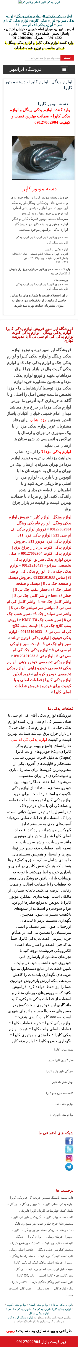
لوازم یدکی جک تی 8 (57, 16)
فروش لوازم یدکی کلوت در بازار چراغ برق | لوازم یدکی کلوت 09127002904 (41, 547)
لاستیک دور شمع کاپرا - (25, 1243)
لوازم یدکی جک (64, 1103)
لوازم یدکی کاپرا (61, 1309)
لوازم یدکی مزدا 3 (56, 451)
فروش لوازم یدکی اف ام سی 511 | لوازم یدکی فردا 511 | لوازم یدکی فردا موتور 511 (40, 535)
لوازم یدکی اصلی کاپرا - (58, 1204)
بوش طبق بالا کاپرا (62, 1082)
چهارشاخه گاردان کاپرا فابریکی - (38, 1210)
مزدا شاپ (38, 420)
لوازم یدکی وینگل (28, 16)
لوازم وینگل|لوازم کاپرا (19, 1317)
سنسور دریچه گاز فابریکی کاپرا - (29, 1197)
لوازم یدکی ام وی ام (61, 1114)
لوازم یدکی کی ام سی (29, 739)
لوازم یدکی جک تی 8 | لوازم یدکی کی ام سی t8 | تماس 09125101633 (39, 571)
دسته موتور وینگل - (34, 1230)
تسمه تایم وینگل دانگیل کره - (48, 1282)
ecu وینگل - (41, 1288)
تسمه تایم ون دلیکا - (55, 1243)
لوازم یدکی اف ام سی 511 (34, 25)
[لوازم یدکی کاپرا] (39, 2)
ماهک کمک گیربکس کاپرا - (29, 1262)
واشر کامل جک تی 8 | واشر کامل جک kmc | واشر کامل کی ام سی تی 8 (39, 601)
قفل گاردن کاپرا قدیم (61, 1060)
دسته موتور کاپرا (63, 1049)
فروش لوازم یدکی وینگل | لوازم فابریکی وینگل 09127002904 (40, 523)
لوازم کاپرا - (34, 1236)
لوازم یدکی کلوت (43, 20)
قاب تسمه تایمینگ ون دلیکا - (55, 1256)
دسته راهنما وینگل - (22, 1256)
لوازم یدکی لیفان (39, 1304)
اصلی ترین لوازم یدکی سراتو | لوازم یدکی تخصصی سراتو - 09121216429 (40, 559)
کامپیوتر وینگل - (30, 1204)
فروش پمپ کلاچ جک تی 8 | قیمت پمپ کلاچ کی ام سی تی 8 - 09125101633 (39, 626)
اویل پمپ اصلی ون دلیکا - (42, 1269)
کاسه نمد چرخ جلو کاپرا (59, 1093)
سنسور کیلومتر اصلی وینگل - (54, 1249)
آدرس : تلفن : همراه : (39, 33)
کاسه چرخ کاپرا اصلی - (52, 1275)
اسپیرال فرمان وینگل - (58, 1236)
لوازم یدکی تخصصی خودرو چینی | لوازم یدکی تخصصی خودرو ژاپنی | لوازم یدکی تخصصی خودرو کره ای (39, 668)
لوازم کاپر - (59, 1288)
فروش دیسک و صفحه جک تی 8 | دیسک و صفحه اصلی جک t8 (39, 583)
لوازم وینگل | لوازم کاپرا (51, 517)
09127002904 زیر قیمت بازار (41, 1341)
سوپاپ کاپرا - (52, 1217)
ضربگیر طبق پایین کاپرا (59, 1071)
